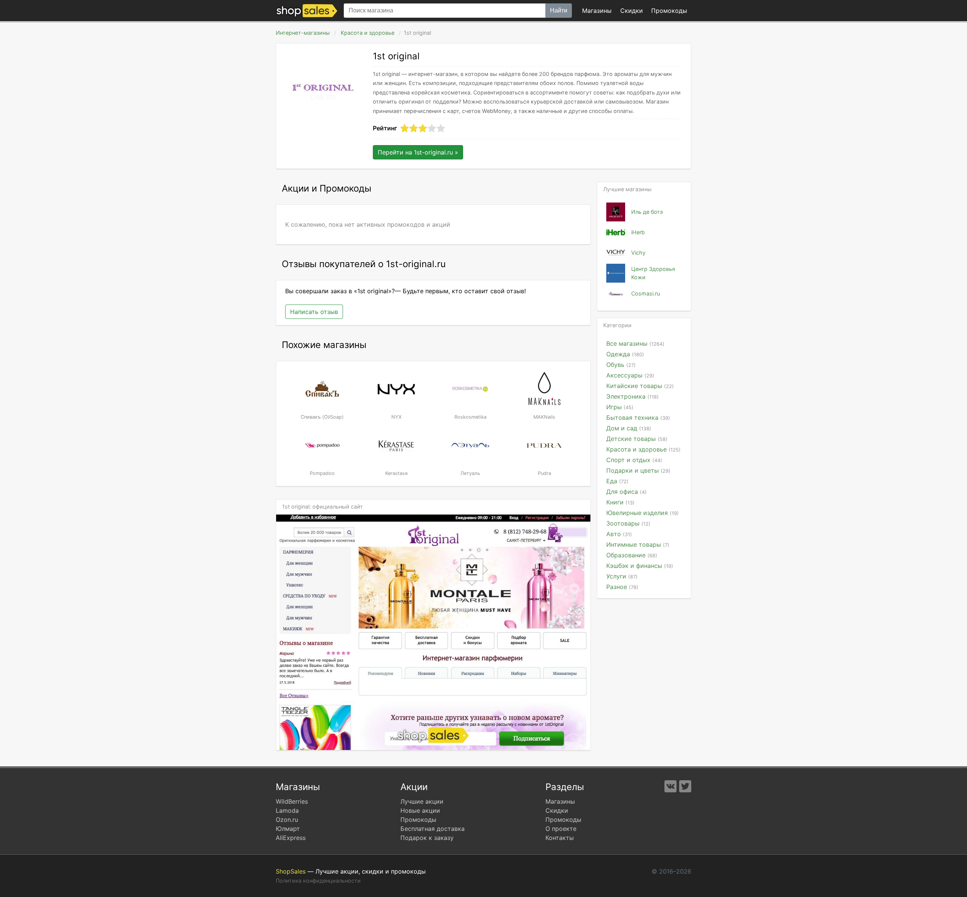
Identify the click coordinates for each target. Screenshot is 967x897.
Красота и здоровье (367, 32)
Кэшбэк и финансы (639, 565)
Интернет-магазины (303, 32)
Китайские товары (640, 386)
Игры (619, 407)
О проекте (560, 828)
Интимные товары (637, 544)
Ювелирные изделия (642, 513)
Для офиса (626, 491)
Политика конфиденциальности (318, 880)
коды (669, 10)
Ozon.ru (287, 819)
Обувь (621, 364)
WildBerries (292, 801)
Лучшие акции (421, 801)
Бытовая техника (638, 417)
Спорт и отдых (634, 460)
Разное (622, 587)
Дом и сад (628, 428)
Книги (620, 502)
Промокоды (418, 819)
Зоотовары (628, 523)
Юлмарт (288, 828)
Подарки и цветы (638, 470)
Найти (558, 10)
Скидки (631, 10)
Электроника (632, 396)
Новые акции (420, 810)
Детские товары (636, 438)
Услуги (622, 576)
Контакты (559, 837)
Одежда (625, 354)
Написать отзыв (314, 311)
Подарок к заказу (427, 837)
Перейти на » (418, 152)
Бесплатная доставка (432, 828)
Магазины (597, 10)
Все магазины (635, 343)
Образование (631, 555)
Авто (619, 534)
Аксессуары (630, 375)
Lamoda (287, 810)
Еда (617, 481)
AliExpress (291, 837)
